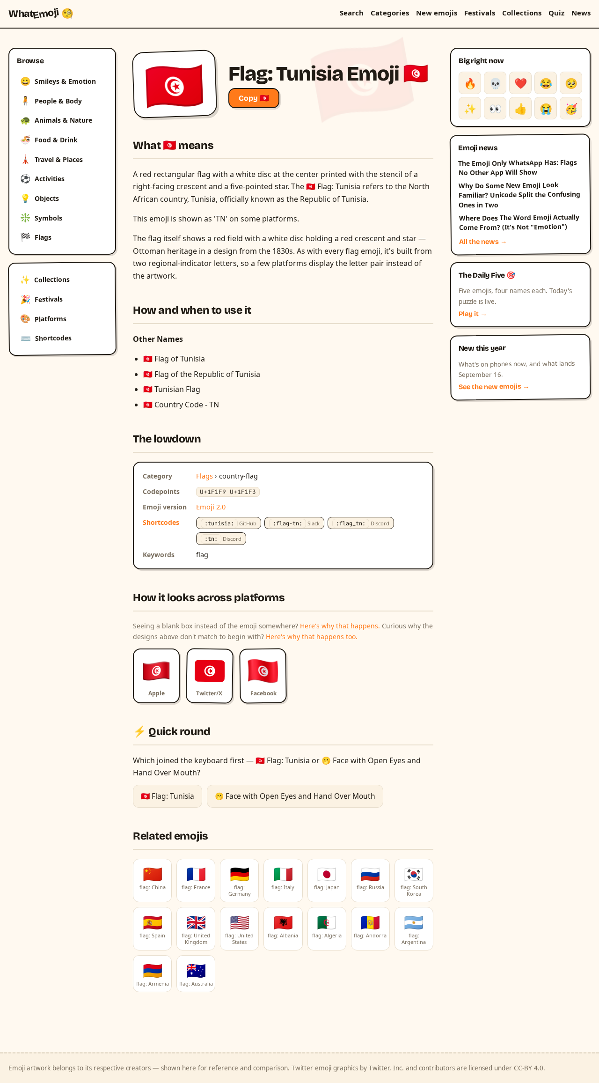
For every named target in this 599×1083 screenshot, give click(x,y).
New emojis (436, 12)
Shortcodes (46, 338)
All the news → (483, 241)
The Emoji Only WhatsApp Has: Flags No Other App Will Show (517, 167)
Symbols (41, 217)
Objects (39, 198)
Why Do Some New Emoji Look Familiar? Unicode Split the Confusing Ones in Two (519, 194)
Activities (42, 178)
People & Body (51, 100)
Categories (390, 12)
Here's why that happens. (340, 625)
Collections (521, 12)
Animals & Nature (56, 119)
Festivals (479, 12)
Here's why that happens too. (312, 636)
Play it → (473, 314)
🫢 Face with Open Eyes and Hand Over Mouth (295, 796)
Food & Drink (49, 139)
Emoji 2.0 (211, 506)
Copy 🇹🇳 (254, 98)
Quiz (556, 12)
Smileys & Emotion (58, 81)
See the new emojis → (494, 387)
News (581, 12)
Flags (35, 237)
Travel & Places (51, 158)
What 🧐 (40, 14)
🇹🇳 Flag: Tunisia (167, 796)
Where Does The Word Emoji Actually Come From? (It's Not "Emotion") (519, 222)
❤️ (520, 83)
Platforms (43, 318)
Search (352, 12)
